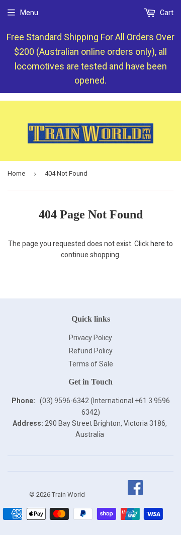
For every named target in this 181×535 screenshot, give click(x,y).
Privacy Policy (90, 338)
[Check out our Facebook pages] (135, 494)
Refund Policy (91, 351)
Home (16, 173)
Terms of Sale (90, 364)
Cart (165, 13)
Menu (29, 13)
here (157, 244)
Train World (68, 494)
